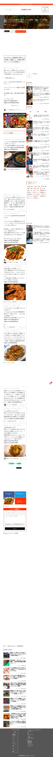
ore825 (5, 68)
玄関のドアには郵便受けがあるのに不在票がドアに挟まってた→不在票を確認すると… (18, 707)
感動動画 (43, 192)
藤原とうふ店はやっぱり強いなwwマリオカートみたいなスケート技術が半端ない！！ (18, 654)
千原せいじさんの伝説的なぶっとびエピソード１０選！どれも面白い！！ (41, 134)
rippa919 (5, 388)
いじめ (30, 196)
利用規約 (30, 741)
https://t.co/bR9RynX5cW (11, 103)
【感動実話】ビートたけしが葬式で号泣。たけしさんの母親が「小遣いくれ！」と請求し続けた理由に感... (41, 173)
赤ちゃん (36, 192)
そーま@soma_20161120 (11, 421)
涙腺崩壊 (30, 194)
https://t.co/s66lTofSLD (10, 101)
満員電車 (43, 196)
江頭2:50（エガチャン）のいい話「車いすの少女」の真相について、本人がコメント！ (41, 122)
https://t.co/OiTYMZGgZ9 (11, 240)
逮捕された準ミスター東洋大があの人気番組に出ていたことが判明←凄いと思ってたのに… (41, 154)
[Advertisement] (14, 182)
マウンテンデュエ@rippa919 (11, 404)
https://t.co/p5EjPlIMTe (10, 343)
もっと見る (46, 179)
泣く (43, 188)
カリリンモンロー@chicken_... (12, 301)
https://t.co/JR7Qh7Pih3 (11, 242)
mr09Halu (5, 194)
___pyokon (6, 331)
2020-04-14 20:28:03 (16, 305)
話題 (44, 186)
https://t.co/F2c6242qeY (11, 282)
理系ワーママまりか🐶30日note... (12, 458)
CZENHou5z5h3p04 (7, 139)
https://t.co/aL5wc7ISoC (11, 441)
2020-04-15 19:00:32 (18, 266)
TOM (43, 119)
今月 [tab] (38, 111)
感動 (30, 186)
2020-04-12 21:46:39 (15, 68)
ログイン (45, 11)
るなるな (18, 658)
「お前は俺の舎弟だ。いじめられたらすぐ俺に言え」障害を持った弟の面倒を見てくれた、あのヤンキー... (41, 233)
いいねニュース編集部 (38, 91)
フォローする (9, 68)
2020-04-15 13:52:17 (19, 139)
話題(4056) (41, 25)
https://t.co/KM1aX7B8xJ (17, 418)
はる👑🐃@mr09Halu (10, 209)
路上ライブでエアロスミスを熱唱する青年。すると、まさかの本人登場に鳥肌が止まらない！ (41, 94)
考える (37, 186)
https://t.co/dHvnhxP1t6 (16, 207)
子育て (44, 194)
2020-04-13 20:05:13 (18, 408)
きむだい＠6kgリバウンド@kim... (12, 262)
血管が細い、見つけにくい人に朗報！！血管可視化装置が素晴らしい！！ (18, 661)
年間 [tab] (45, 111)
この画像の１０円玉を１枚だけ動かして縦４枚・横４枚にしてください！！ (41, 115)
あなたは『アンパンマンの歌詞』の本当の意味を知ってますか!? (41, 147)
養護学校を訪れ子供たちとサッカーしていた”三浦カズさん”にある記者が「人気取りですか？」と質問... (41, 88)
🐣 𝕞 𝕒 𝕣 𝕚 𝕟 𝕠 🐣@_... (10, 362)
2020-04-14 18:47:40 (16, 194)
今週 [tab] (30, 111)
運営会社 (30, 742)
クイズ (30, 198)
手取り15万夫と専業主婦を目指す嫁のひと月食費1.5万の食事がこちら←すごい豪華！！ (18, 684)
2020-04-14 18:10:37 (16, 331)
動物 (29, 192)
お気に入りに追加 (21, 31)
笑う (37, 188)
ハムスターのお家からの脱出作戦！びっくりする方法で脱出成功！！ (18, 722)
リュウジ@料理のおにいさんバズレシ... (13, 109)
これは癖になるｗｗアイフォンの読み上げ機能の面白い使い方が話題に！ (41, 141)
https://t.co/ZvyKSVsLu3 (15, 402)
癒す (30, 188)
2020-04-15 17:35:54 (16, 425)
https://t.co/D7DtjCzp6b (17, 147)
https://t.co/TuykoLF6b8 (11, 442)
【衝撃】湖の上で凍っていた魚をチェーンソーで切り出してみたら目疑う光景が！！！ (41, 227)
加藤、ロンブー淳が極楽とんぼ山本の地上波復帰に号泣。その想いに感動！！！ (41, 167)
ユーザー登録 (45, 8)
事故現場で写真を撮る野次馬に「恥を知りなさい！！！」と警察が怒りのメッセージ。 (41, 160)
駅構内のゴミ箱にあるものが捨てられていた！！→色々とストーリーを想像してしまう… (18, 692)
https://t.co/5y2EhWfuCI (11, 321)
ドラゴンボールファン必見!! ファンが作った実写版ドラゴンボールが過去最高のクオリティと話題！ (41, 240)
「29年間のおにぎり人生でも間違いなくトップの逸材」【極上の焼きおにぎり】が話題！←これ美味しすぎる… (18, 716)
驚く (30, 190)
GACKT (37, 196)
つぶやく (18, 465)
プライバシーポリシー (30, 745)
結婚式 (36, 198)
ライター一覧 (30, 732)
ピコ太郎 (37, 194)
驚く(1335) (47, 25)
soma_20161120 (7, 408)
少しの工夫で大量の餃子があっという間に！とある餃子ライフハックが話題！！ (18, 677)
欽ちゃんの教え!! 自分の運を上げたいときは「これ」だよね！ (41, 100)
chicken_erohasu (7, 266)
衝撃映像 (43, 190)
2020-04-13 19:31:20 (15, 213)
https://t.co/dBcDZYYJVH (17, 341)
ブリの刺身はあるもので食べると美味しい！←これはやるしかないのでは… (18, 669)
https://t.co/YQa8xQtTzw (11, 319)
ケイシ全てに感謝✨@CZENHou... (12, 169)
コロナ (36, 190)
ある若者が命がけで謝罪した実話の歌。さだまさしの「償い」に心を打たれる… (41, 129)
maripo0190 (6, 425)
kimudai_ (5, 213)
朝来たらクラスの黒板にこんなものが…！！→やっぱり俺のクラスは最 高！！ (18, 700)
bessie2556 (6, 305)
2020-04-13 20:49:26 (15, 388)
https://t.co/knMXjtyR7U (11, 149)
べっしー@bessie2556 (10, 327)
